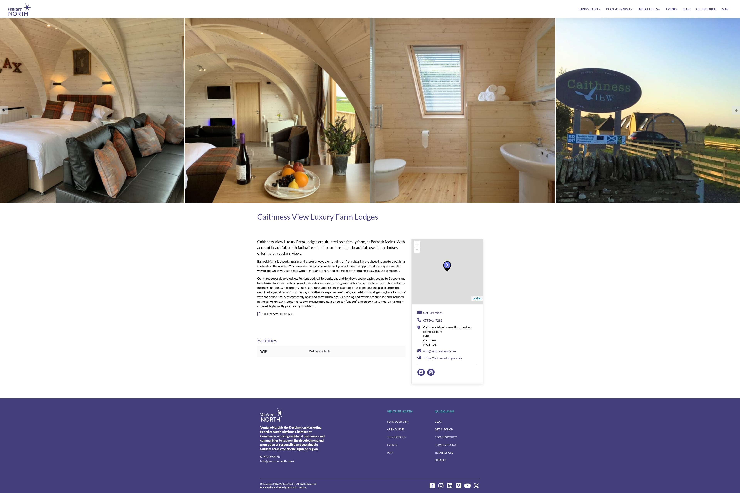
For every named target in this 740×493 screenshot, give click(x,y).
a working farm (289, 261)
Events (671, 9)
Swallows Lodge (355, 278)
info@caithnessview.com (439, 351)
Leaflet (477, 298)
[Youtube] (467, 485)
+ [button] (417, 244)
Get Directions (433, 313)
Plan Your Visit (618, 9)
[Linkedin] (449, 485)
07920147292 (432, 320)
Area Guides (648, 9)
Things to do (588, 9)
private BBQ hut (320, 301)
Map (725, 9)
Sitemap (440, 460)
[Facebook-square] (432, 485)
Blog (686, 9)
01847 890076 (270, 456)
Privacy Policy (446, 444)
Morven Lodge (328, 278)
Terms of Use (444, 452)
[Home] (19, 9)
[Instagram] (440, 485)
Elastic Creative (298, 487)
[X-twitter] (476, 485)
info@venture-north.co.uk (277, 461)
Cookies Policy (446, 437)
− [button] (417, 249)
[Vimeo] (458, 485)
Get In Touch (706, 9)
